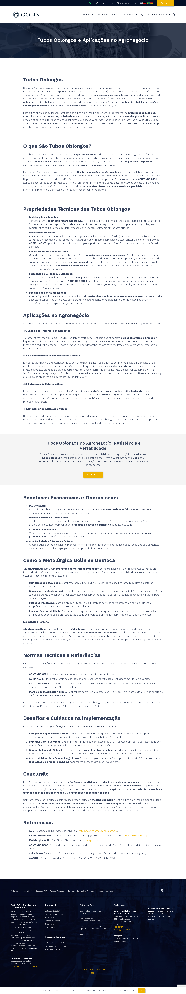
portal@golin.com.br (122, 930)
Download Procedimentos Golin (58, 946)
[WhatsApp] (90, 3)
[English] (141, 3)
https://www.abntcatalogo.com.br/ (98, 830)
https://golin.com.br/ (93, 840)
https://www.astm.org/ (135, 835)
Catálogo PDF (41, 891)
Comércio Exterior (52, 921)
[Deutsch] (145, 3)
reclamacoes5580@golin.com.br (24, 966)
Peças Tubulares (85, 934)
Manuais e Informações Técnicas (80, 891)
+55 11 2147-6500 (121, 927)
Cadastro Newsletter (105, 891)
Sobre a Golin (27, 891)
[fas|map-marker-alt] (162, 890)
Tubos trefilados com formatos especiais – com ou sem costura (92, 928)
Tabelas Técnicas (57, 891)
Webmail (14, 891)
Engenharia (49, 924)
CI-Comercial (50, 927)
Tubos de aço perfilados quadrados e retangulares (89, 920)
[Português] (148, 3)
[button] (174, 14)
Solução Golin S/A (52, 911)
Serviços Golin (51, 917)
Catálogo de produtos (54, 914)
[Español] (151, 3)
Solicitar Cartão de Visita (55, 943)
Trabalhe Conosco (52, 949)
